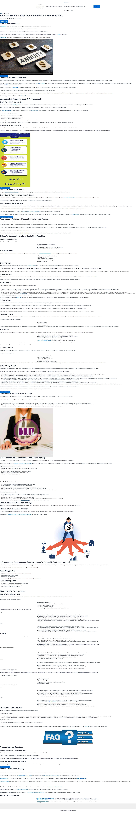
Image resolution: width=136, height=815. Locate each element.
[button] (68, 2)
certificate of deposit (40, 83)
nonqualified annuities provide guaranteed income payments (20, 514)
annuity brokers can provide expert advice (50, 775)
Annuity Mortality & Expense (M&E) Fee (36, 792)
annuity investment (32, 265)
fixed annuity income (52, 701)
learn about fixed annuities (23, 232)
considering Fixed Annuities (45, 253)
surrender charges (34, 110)
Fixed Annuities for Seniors (23, 789)
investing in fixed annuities (91, 276)
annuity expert (16, 104)
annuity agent (87, 726)
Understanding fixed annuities (69, 197)
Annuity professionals (6, 110)
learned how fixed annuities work (11, 192)
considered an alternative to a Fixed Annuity (23, 463)
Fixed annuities (3, 37)
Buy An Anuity (4, 75)
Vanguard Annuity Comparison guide (55, 786)
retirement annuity (23, 293)
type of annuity (7, 84)
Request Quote (4, 21)
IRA (59, 34)
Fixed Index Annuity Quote (6, 217)
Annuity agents (76, 214)
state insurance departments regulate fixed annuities (29, 211)
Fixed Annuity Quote (5, 187)
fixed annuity (3, 26)
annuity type (18, 297)
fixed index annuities (25, 500)
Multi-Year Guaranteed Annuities (44, 340)
